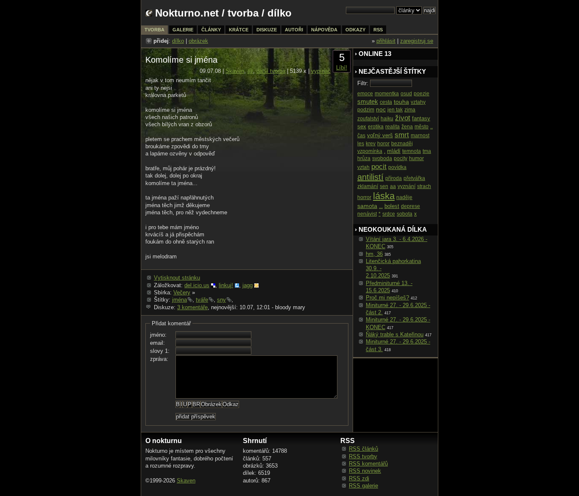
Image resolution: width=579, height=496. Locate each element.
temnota (411, 151)
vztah (363, 167)
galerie (183, 29)
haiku (387, 119)
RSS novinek (365, 471)
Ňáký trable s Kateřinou (394, 334)
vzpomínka (369, 151)
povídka (397, 167)
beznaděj (402, 144)
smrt (402, 135)
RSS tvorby (363, 456)
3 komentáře (192, 307)
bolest (391, 206)
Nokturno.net (187, 13)
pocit (379, 167)
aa (393, 186)
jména (179, 299)
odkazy (355, 29)
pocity (400, 158)
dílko (178, 41)
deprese (410, 206)
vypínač (321, 71)
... (381, 206)
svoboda (382, 158)
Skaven (234, 71)
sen (384, 186)
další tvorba (270, 71)
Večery (181, 292)
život (402, 118)
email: (157, 343)
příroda (393, 178)
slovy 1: (160, 351)
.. (431, 127)
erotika (376, 127)
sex (361, 126)
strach (424, 186)
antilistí (370, 177)
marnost (420, 136)
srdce (388, 214)
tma (427, 151)
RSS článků (363, 449)
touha (401, 101)
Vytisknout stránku (177, 277)
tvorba (243, 13)
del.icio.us (196, 285)
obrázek (198, 41)
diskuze (266, 29)
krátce (238, 29)
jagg (247, 285)
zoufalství (368, 119)
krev (371, 144)
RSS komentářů (368, 463)
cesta (386, 102)
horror (364, 197)
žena (407, 127)
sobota (404, 214)
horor (383, 144)
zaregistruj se (416, 41)
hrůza (363, 158)
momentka (387, 94)
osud (406, 94)
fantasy (421, 118)
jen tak (395, 110)
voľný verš (380, 135)
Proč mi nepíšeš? (387, 297)
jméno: (158, 335)
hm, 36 (374, 254)
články (211, 29)
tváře (202, 299)
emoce (365, 94)
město (422, 127)
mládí (394, 151)
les (360, 144)
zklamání (367, 186)
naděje (404, 197)
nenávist (367, 214)
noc (381, 109)
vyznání (406, 186)
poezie (421, 94)
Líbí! (341, 67)
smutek (367, 101)
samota (367, 205)
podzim (365, 110)
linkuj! (226, 285)
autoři (294, 29)
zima (409, 110)
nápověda (324, 29)
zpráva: (159, 359)
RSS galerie (363, 485)
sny (221, 299)
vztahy (418, 102)
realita (392, 127)
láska (384, 196)
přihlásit (385, 41)
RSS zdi (359, 478)
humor (416, 158)
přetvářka (414, 178)
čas (361, 136)
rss (378, 29)
